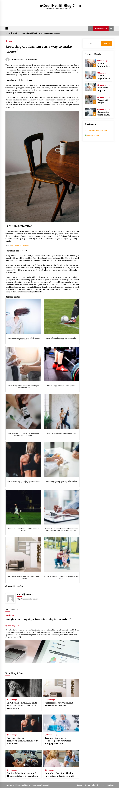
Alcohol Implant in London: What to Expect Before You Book (104, 65)
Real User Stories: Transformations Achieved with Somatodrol (22, 741)
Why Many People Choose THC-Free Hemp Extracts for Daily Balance (104, 101)
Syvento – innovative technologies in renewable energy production (58, 741)
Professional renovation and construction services (59, 704)
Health (9, 41)
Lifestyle (95, 785)
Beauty (80, 785)
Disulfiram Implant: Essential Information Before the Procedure (103, 89)
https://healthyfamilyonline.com (96, 130)
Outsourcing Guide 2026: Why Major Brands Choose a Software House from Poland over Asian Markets (103, 113)
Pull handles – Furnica (20, 246)
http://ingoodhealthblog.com (27, 599)
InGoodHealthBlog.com (59, 5)
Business (10, 615)
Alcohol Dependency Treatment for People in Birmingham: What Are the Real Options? (104, 77)
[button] (90, 28)
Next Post (10, 609)
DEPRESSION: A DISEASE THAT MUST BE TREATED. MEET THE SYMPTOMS (22, 706)
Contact (110, 785)
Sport (103, 785)
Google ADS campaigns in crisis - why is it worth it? (38, 619)
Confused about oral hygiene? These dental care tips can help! (22, 774)
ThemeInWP (45, 785)
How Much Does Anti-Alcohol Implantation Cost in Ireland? (59, 774)
